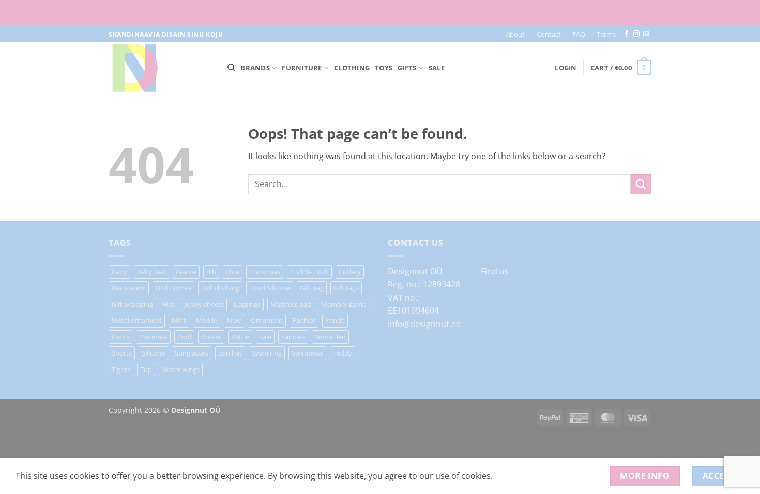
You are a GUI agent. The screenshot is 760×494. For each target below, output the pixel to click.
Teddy (342, 353)
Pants (120, 337)
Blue (232, 271)
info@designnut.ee (424, 324)
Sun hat (230, 353)
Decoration (129, 287)
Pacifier (304, 320)
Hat (168, 304)
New (234, 320)
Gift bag (312, 287)
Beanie (186, 271)
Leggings (247, 304)
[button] (565, 67)
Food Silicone (269, 287)
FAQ (578, 34)
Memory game (343, 304)
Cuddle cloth (309, 271)
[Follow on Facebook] (627, 34)
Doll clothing (220, 287)
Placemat (153, 337)
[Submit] (641, 184)
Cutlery (350, 271)
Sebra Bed (330, 337)
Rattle (240, 337)
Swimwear (307, 353)
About (515, 34)
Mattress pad (290, 304)
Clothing (352, 67)
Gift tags (346, 287)
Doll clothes (173, 287)
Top (146, 369)
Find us (495, 271)
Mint (179, 320)
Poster (211, 337)
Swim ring (267, 353)
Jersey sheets (204, 304)
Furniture (302, 67)
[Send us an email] (646, 34)
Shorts (122, 353)
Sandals (293, 337)
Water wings (181, 369)
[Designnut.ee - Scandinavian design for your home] (160, 68)
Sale (437, 67)
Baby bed (151, 271)
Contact (549, 34)
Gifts (407, 67)
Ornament (267, 320)
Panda (335, 320)
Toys (383, 67)
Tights (121, 369)
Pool (184, 337)
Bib (211, 271)
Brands (255, 67)
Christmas (264, 271)
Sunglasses (191, 353)
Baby (119, 271)
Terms (606, 34)
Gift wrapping (132, 304)
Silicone (153, 353)
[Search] (231, 68)
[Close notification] (743, 13)
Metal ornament (137, 320)
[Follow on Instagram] (636, 34)
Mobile (206, 320)
